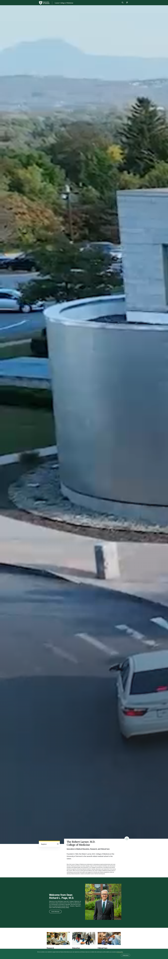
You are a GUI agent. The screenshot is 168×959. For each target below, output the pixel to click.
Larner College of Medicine (64, 3)
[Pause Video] (126, 838)
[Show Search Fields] (122, 2)
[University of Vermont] (24, 4)
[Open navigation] (57, 844)
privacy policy (120, 951)
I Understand (125, 955)
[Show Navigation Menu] (127, 2)
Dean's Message (55, 911)
